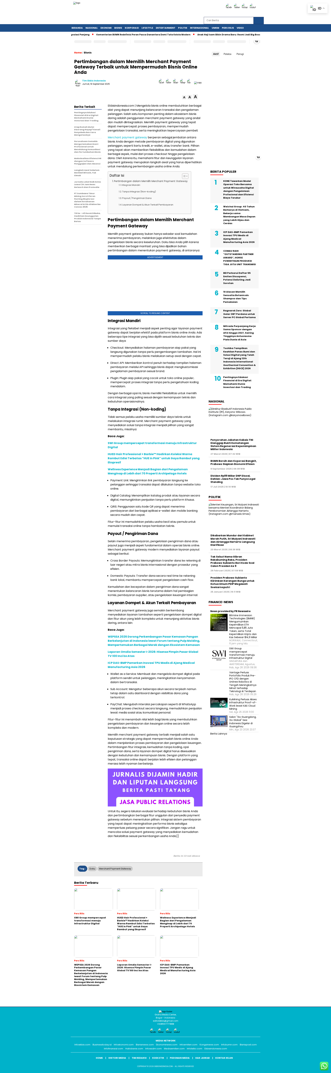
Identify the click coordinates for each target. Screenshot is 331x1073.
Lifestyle (147, 27)
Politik (182, 27)
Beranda (77, 27)
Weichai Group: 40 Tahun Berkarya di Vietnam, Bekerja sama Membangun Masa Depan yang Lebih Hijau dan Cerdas (239, 215)
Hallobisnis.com (134, 1048)
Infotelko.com (194, 1048)
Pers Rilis (228, 27)
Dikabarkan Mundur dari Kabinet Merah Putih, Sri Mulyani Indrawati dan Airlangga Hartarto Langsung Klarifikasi (232, 540)
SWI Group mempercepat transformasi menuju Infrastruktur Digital (242, 653)
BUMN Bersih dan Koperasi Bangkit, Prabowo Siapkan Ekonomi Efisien (233, 462)
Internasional (199, 27)
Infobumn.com (229, 1044)
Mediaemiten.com (174, 1048)
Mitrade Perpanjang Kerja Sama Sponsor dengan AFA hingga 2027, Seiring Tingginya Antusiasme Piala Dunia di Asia (239, 332)
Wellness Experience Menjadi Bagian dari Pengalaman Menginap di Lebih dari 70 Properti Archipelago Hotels (148, 471)
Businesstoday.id (102, 1044)
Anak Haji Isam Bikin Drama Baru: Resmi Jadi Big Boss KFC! (211, 34)
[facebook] (229, 7)
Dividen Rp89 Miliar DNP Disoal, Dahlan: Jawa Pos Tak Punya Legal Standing (232, 479)
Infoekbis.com (82, 1044)
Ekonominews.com (166, 1044)
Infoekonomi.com (124, 1044)
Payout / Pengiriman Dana (137, 198)
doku (92, 868)
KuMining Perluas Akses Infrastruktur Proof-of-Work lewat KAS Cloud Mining (243, 704)
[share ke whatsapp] (176, 82)
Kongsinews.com (209, 1044)
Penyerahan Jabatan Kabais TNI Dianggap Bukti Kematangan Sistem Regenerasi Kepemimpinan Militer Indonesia (233, 444)
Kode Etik (158, 1058)
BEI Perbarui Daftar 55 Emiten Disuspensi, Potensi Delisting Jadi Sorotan (237, 278)
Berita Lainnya (218, 733)
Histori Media (117, 1058)
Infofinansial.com (113, 1048)
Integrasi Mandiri (131, 185)
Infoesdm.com (153, 1048)
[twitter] (237, 7)
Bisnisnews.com (145, 1044)
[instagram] (245, 7)
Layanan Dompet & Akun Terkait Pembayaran (147, 204)
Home (99, 1058)
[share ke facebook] (162, 82)
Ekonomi (106, 27)
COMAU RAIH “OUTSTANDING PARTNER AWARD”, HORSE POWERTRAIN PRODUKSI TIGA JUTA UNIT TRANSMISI (239, 257)
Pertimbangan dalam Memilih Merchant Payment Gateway (151, 181)
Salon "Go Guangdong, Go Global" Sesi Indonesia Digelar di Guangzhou (242, 721)
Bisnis (118, 27)
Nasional (92, 27)
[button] (184, 97)
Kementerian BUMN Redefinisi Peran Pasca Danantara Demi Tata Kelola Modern (123, 34)
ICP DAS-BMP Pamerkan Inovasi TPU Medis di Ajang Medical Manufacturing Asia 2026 (239, 237)
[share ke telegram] (183, 82)
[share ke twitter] (169, 82)
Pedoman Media (180, 1058)
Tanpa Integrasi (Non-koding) (139, 191)
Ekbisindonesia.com (215, 1048)
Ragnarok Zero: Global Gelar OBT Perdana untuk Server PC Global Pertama (239, 314)
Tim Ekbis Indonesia (94, 80)
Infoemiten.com (188, 1044)
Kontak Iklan (224, 1058)
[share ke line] (190, 82)
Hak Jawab (202, 1058)
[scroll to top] (318, 1067)
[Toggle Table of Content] (183, 176)
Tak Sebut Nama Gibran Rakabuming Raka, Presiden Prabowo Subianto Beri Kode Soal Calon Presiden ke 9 (232, 561)
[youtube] (253, 7)
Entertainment (165, 27)
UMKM (215, 27)
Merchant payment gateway (127, 137)
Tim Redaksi (139, 1058)
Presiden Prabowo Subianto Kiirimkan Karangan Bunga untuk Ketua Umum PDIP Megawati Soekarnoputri (232, 582)
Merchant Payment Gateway (115, 868)
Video (240, 27)
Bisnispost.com (248, 1044)
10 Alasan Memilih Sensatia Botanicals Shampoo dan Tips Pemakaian (236, 297)
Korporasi (132, 27)
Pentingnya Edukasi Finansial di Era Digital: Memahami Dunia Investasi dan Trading (237, 382)
